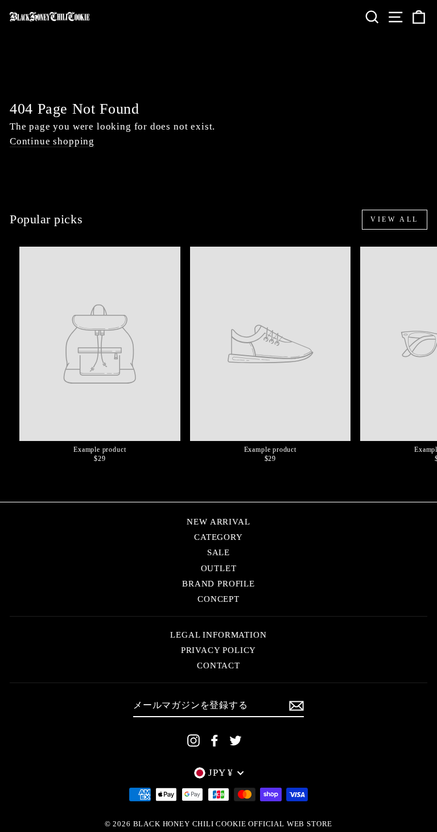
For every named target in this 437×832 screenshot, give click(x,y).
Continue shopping (52, 142)
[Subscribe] (296, 706)
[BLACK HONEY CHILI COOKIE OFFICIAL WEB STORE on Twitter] (235, 740)
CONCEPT (218, 599)
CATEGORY (218, 537)
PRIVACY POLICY (219, 650)
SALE (218, 552)
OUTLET (219, 568)
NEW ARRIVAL (218, 521)
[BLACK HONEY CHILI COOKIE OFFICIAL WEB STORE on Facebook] (214, 740)
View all (394, 219)
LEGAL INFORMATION (218, 634)
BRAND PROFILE (218, 583)
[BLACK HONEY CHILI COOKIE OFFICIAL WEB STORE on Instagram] (193, 740)
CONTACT (218, 665)
